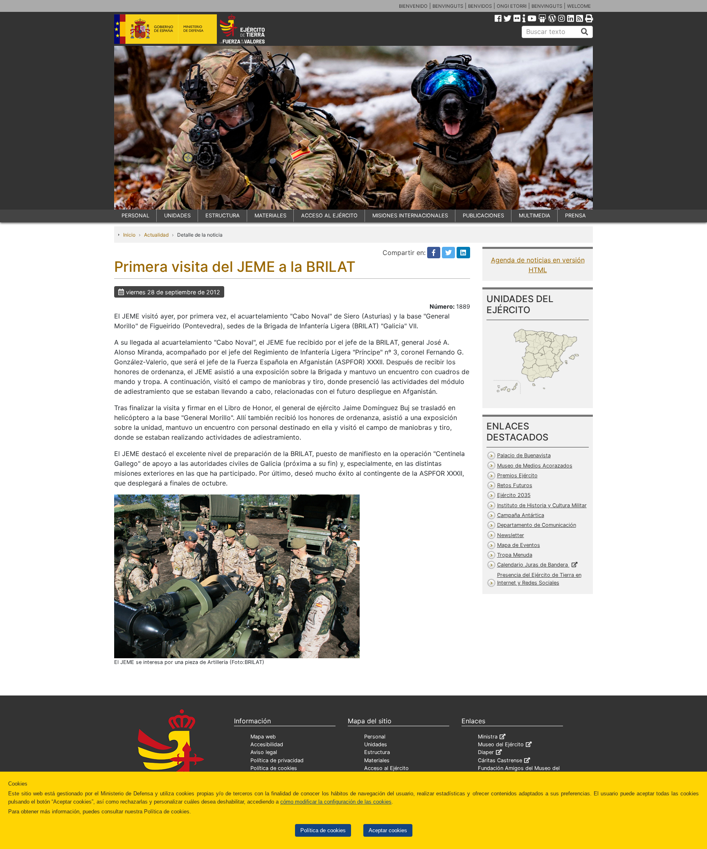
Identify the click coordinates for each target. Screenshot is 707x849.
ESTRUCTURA (222, 215)
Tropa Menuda (514, 555)
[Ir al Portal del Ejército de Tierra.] (251, 28)
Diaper (486, 752)
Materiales (377, 760)
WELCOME (579, 6)
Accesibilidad (266, 744)
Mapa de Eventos (518, 545)
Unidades (375, 744)
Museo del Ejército (501, 744)
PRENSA (575, 215)
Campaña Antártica (520, 515)
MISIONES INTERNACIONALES (410, 215)
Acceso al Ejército (386, 768)
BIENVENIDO (413, 6)
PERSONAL (135, 215)
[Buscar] (585, 32)
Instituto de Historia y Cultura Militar (542, 505)
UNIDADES (177, 215)
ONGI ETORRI (512, 6)
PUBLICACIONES (483, 215)
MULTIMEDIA (534, 215)
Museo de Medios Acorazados (534, 466)
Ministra (488, 737)
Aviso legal (263, 752)
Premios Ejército (517, 475)
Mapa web (263, 737)
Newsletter (510, 535)
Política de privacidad (277, 760)
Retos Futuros (514, 485)
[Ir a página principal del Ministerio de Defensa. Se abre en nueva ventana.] (165, 28)
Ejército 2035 (514, 495)
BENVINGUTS (447, 6)
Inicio (129, 235)
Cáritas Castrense (500, 760)
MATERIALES (270, 215)
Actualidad (156, 235)
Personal (374, 737)
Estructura (377, 752)
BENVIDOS (480, 6)
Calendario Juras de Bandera (533, 565)
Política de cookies (323, 830)
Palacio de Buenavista (524, 455)
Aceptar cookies (388, 830)
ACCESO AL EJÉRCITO (329, 215)
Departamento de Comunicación (536, 525)
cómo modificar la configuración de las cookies (336, 802)
